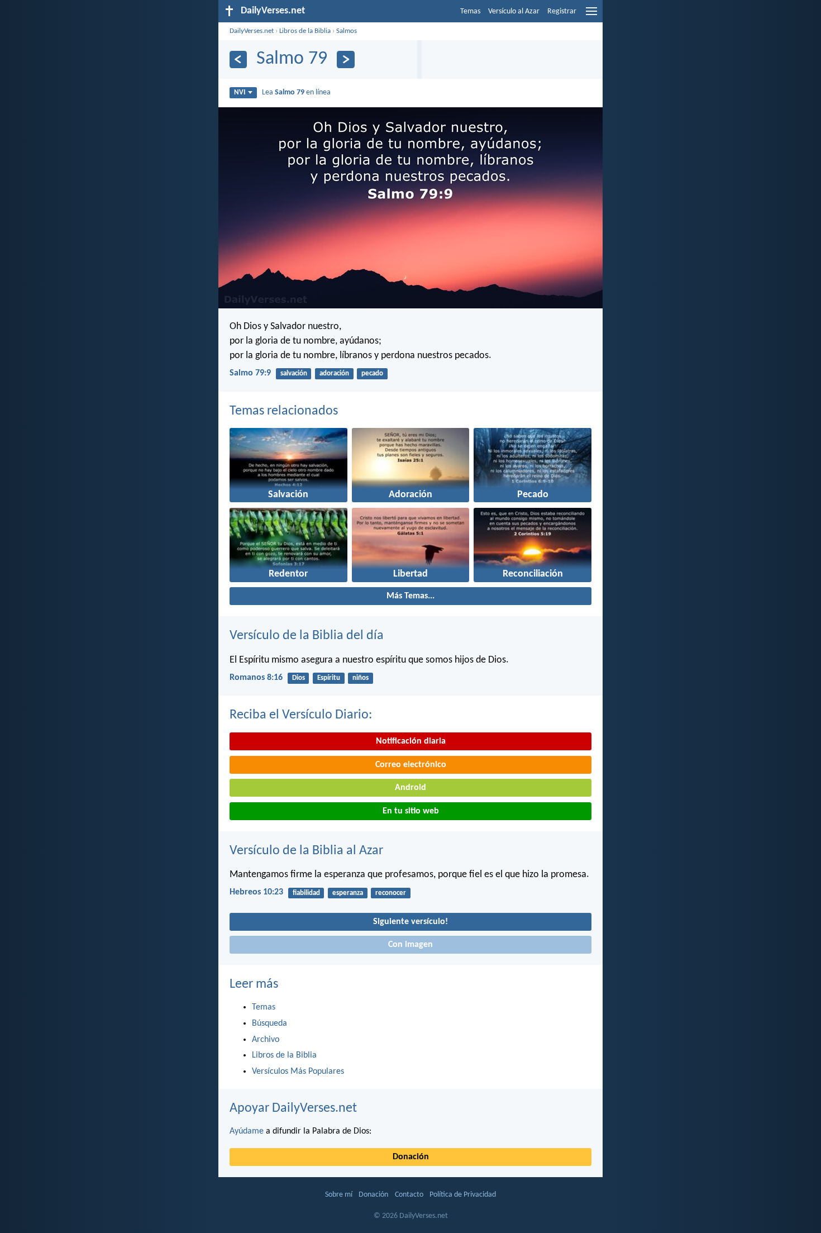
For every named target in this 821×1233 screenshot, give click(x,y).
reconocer (390, 893)
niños (360, 678)
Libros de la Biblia (305, 31)
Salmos (346, 31)
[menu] (591, 15)
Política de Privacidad (462, 1195)
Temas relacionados (284, 411)
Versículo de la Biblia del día (307, 635)
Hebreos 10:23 (256, 892)
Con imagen (410, 944)
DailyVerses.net (252, 31)
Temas (470, 11)
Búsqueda (269, 1023)
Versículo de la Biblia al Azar (306, 851)
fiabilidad (306, 893)
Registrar (561, 11)
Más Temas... (410, 596)
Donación (411, 1157)
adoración (334, 373)
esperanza (347, 893)
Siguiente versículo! (410, 921)
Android (410, 787)
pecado (372, 373)
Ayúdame (247, 1131)
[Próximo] (345, 59)
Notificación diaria (411, 741)
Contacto (409, 1195)
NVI (239, 92)
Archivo (265, 1039)
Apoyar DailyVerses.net (293, 1108)
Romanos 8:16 (256, 677)
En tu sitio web (411, 811)
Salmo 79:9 (250, 373)
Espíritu (328, 678)
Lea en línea (296, 92)
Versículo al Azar (514, 11)
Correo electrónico (410, 764)
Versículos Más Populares (298, 1071)
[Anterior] (238, 59)
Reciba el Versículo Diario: (301, 715)
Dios (298, 678)
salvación (293, 373)
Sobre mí (338, 1195)
